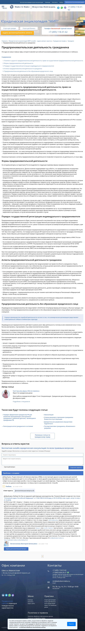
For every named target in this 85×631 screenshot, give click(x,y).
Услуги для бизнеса (29, 28)
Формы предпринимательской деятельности (18, 63)
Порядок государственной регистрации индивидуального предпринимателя (29, 66)
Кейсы (61, 2)
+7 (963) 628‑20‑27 (60, 572)
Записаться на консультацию (74, 2)
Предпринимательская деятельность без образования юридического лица (28, 71)
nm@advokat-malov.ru (57, 538)
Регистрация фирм (49, 603)
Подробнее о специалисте (21, 401)
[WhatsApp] (61, 7)
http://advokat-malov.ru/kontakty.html (16, 540)
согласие (30, 624)
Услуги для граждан (9, 28)
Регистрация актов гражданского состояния (18, 426)
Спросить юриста (76, 467)
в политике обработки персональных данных (32, 627)
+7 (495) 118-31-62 (58, 31)
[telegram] (58, 7)
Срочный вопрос (9, 467)
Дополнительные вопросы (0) (24, 491)
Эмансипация (48, 415)
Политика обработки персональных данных (40, 616)
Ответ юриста (8, 491)
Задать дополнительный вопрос (16, 549)
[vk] (3, 595)
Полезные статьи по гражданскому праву (42, 436)
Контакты (55, 2)
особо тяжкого (48, 528)
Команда (47, 2)
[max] (12, 595)
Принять (71, 624)
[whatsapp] (9, 595)
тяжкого (38, 528)
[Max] (65, 7)
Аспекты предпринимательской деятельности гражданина (23, 69)
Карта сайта (31, 603)
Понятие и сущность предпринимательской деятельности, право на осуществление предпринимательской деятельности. (43, 61)
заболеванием (53, 520)
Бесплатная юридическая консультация (31, 2)
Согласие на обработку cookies (36, 618)
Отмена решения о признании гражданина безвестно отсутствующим (58, 418)
